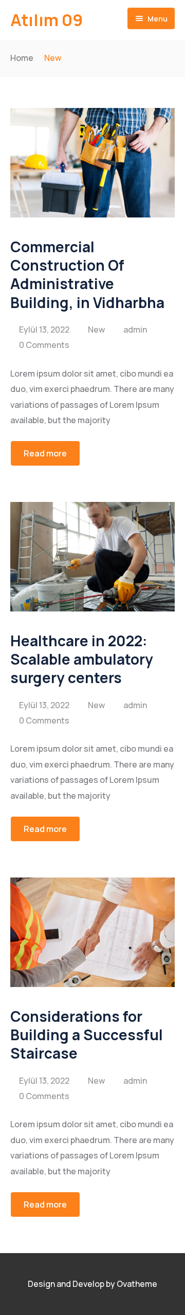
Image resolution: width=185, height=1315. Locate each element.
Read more (45, 453)
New (96, 329)
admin (135, 329)
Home (21, 57)
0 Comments (44, 344)
